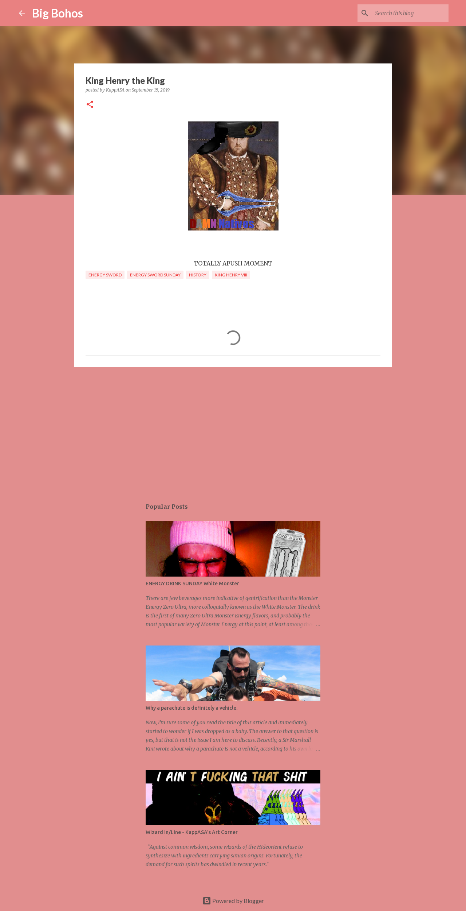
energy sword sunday (155, 275)
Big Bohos (57, 13)
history (197, 275)
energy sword (105, 275)
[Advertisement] (233, 429)
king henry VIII (231, 275)
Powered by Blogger (237, 900)
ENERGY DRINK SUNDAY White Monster (192, 583)
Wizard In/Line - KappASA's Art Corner (192, 832)
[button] (90, 105)
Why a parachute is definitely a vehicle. (191, 708)
